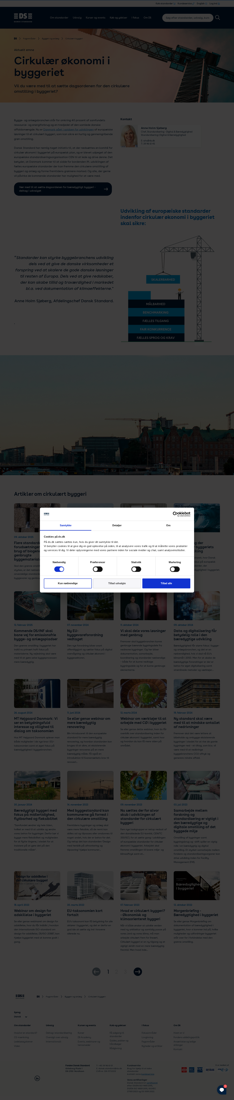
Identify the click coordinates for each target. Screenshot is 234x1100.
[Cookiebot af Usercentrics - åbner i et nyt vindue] (175, 514)
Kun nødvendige (68, 583)
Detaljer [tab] (117, 525)
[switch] (98, 569)
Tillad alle (166, 583)
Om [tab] (168, 525)
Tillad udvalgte (117, 583)
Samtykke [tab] (66, 525)
